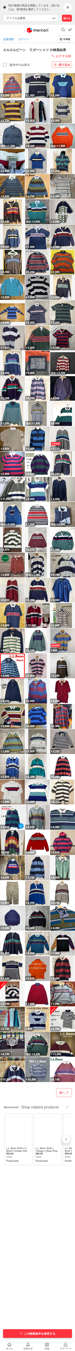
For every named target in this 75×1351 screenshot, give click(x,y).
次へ (62, 1092)
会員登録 (8, 39)
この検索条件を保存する (39, 1333)
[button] (63, 30)
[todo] (70, 29)
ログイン (23, 39)
